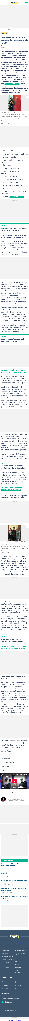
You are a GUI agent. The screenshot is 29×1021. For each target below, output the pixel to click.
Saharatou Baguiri (20, 45)
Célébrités (9, 30)
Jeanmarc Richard (17, 197)
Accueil (3, 30)
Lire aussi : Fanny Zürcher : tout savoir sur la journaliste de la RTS (14, 647)
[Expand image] (27, 97)
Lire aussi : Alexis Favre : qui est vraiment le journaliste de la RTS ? (14, 371)
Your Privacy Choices (16, 1020)
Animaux (3, 867)
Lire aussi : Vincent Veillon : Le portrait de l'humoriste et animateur (13, 489)
